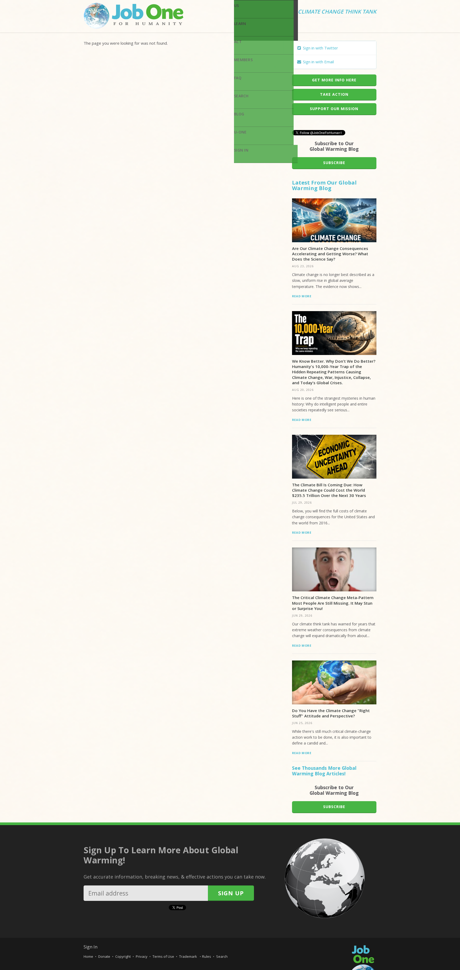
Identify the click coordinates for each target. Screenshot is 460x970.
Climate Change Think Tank (337, 12)
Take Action (334, 94)
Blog (239, 113)
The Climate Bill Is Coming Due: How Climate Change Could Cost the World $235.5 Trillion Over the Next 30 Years (329, 490)
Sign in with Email (318, 61)
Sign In (241, 150)
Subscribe (334, 162)
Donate (104, 956)
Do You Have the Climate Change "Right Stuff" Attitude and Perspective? (331, 713)
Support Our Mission (334, 108)
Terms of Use (163, 956)
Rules (206, 956)
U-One (240, 132)
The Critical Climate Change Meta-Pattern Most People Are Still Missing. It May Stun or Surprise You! (332, 603)
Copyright (123, 956)
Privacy (141, 956)
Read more (301, 296)
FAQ (237, 77)
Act (238, 41)
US (236, 5)
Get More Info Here (334, 79)
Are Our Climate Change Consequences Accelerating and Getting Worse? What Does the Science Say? (330, 254)
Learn (240, 23)
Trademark (188, 956)
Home (88, 956)
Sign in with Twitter (320, 48)
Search (241, 95)
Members (243, 59)
